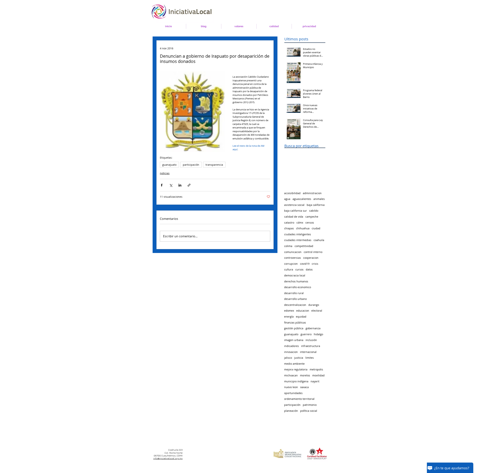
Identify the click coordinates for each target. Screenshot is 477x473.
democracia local (294, 275)
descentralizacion (295, 305)
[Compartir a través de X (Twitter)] (171, 185)
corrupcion (291, 263)
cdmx (299, 222)
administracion (312, 193)
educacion (302, 310)
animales (319, 199)
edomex (289, 310)
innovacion (291, 352)
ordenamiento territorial (299, 399)
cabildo (313, 210)
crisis (315, 263)
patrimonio (310, 405)
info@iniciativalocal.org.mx (168, 458)
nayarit (315, 381)
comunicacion (292, 252)
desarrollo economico (297, 287)
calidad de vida (293, 216)
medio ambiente (294, 363)
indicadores (291, 346)
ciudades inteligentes (297, 234)
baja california (316, 205)
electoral (316, 310)
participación (191, 164)
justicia (298, 357)
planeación (291, 411)
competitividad (304, 246)
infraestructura (310, 346)
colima (288, 246)
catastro (289, 222)
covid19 (304, 263)
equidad (301, 316)
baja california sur (295, 210)
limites (309, 357)
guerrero (306, 334)
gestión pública (293, 328)
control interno (313, 252)
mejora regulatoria (295, 369)
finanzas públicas (295, 322)
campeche (311, 216)
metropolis (316, 369)
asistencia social (294, 205)
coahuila (319, 240)
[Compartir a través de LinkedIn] (180, 185)
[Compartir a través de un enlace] (189, 185)
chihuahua (302, 228)
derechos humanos (296, 281)
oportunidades (293, 393)
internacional (308, 352)
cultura (288, 269)
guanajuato (169, 164)
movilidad (318, 375)
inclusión (311, 340)
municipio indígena (296, 381)
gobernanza (313, 328)
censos (309, 222)
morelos (305, 375)
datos (309, 269)
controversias (292, 257)
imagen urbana (293, 340)
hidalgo (318, 334)
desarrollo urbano (295, 299)
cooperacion (310, 257)
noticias (165, 173)
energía (289, 316)
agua (287, 199)
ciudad (316, 228)
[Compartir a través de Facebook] (161, 185)
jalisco (288, 357)
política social (308, 411)
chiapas (289, 228)
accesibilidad (292, 193)
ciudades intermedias (297, 240)
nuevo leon (291, 387)
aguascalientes (302, 199)
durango (313, 305)
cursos (299, 269)
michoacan (291, 375)
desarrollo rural (294, 293)
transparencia (214, 164)
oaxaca (304, 387)
